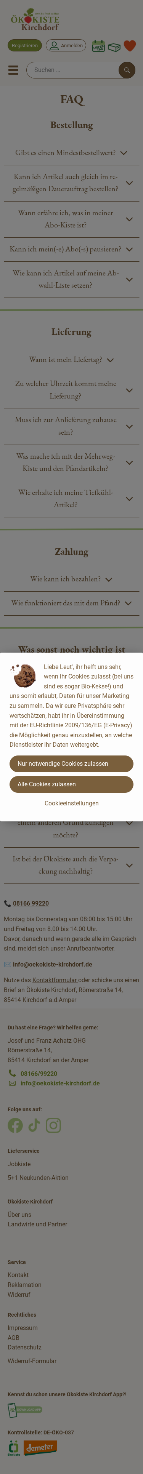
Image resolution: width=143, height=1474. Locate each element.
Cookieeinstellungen (72, 803)
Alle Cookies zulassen (47, 784)
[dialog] (71, 737)
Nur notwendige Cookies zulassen (63, 763)
